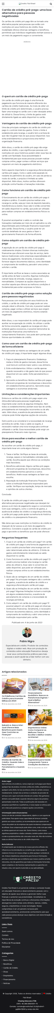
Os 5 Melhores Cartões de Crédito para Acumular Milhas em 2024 (14, 698)
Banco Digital (8, 960)
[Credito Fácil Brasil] (27, 4)
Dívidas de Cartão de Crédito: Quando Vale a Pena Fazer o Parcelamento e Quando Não (13, 765)
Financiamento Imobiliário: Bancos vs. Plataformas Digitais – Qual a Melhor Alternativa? (38, 698)
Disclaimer (6, 947)
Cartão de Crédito (10, 968)
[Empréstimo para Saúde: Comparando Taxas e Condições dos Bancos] (40, 750)
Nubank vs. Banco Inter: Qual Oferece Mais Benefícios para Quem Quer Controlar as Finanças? (12, 730)
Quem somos (7, 931)
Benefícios (7, 964)
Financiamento (9, 979)
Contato (5, 935)
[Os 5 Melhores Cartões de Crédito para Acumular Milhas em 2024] (14, 686)
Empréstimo (8, 976)
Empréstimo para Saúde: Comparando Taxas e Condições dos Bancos (39, 762)
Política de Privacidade (11, 943)
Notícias (6, 983)
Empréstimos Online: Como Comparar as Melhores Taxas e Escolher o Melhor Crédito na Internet (40, 732)
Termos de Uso (8, 939)
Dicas (5, 972)
